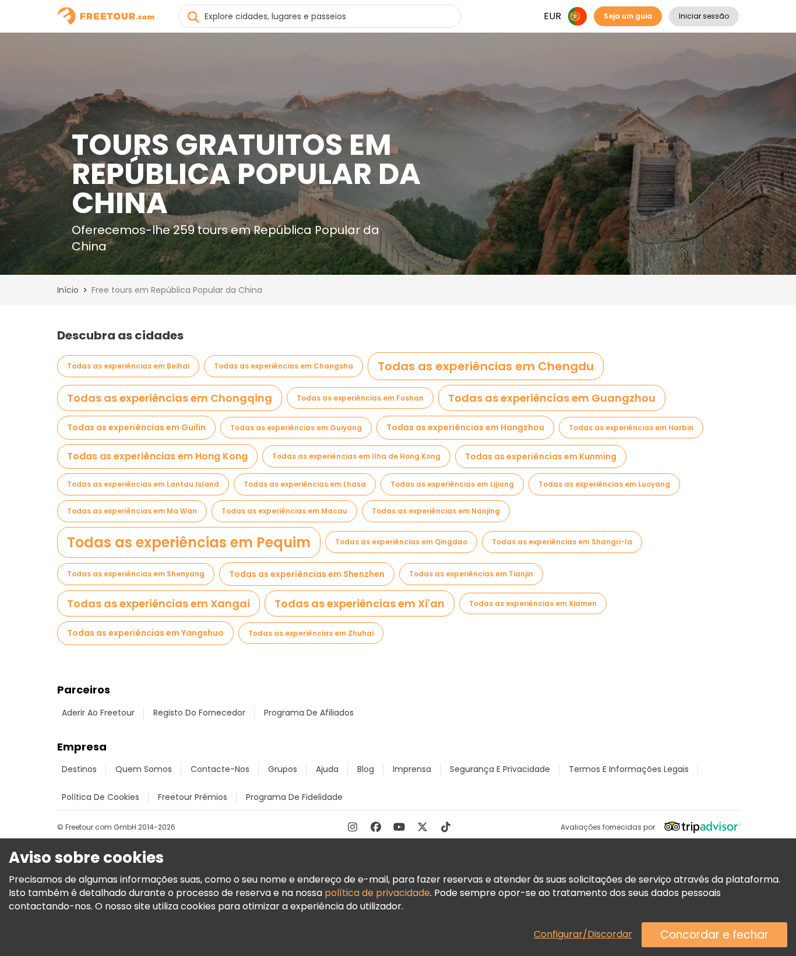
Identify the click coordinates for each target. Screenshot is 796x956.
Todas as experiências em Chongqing (169, 398)
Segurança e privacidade (500, 769)
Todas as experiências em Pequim (189, 542)
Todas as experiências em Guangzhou (552, 398)
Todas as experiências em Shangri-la (562, 542)
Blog (365, 769)
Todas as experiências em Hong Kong (157, 456)
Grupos (282, 769)
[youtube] (399, 827)
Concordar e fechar (714, 935)
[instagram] (353, 827)
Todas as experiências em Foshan (360, 398)
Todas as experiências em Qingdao (401, 542)
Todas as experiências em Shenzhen (307, 574)
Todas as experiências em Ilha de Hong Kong (356, 456)
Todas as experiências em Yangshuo (145, 633)
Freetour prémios (192, 797)
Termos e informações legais (629, 769)
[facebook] (376, 827)
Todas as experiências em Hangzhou (465, 427)
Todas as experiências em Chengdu (486, 366)
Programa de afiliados (309, 712)
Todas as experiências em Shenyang (136, 574)
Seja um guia (628, 16)
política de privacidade (377, 893)
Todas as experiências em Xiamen (533, 603)
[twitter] (422, 827)
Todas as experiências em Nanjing (436, 511)
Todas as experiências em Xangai (158, 603)
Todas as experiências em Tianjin (471, 574)
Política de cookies (100, 797)
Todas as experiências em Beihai (128, 366)
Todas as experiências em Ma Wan (132, 511)
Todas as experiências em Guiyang (296, 428)
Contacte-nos (220, 769)
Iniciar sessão (704, 16)
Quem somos (143, 769)
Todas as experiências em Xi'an (359, 603)
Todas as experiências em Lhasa (305, 484)
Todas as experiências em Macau (284, 511)
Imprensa (412, 769)
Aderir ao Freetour (98, 712)
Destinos (79, 769)
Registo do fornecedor (199, 712)
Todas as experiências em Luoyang (604, 484)
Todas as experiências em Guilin (136, 427)
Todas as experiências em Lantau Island (143, 484)
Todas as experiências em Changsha (283, 366)
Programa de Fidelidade (294, 797)
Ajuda (327, 769)
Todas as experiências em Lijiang (452, 484)
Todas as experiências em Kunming (541, 456)
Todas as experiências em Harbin (631, 428)
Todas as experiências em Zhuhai (311, 633)
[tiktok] (446, 827)
